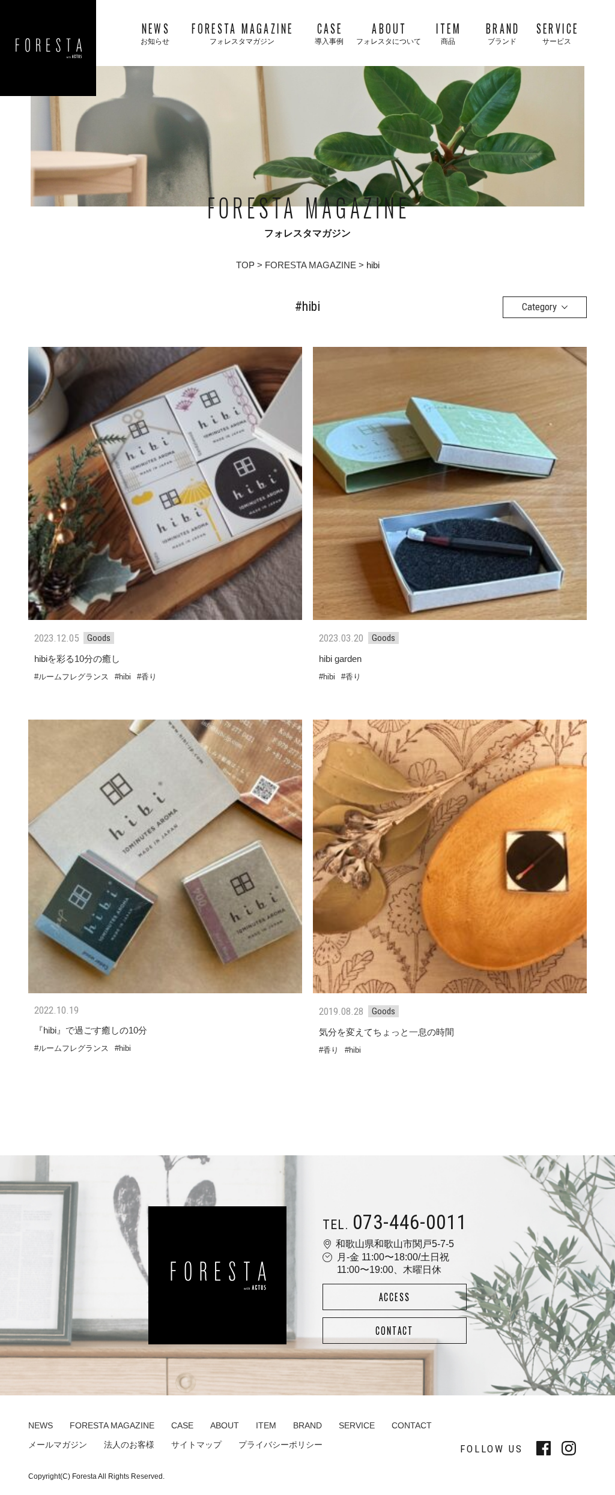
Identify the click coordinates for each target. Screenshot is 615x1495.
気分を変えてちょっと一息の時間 (386, 1032)
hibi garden (340, 659)
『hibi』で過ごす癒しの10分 (90, 1030)
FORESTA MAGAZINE (310, 265)
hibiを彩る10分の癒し (77, 659)
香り (149, 676)
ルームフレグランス (73, 676)
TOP (245, 265)
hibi (125, 676)
